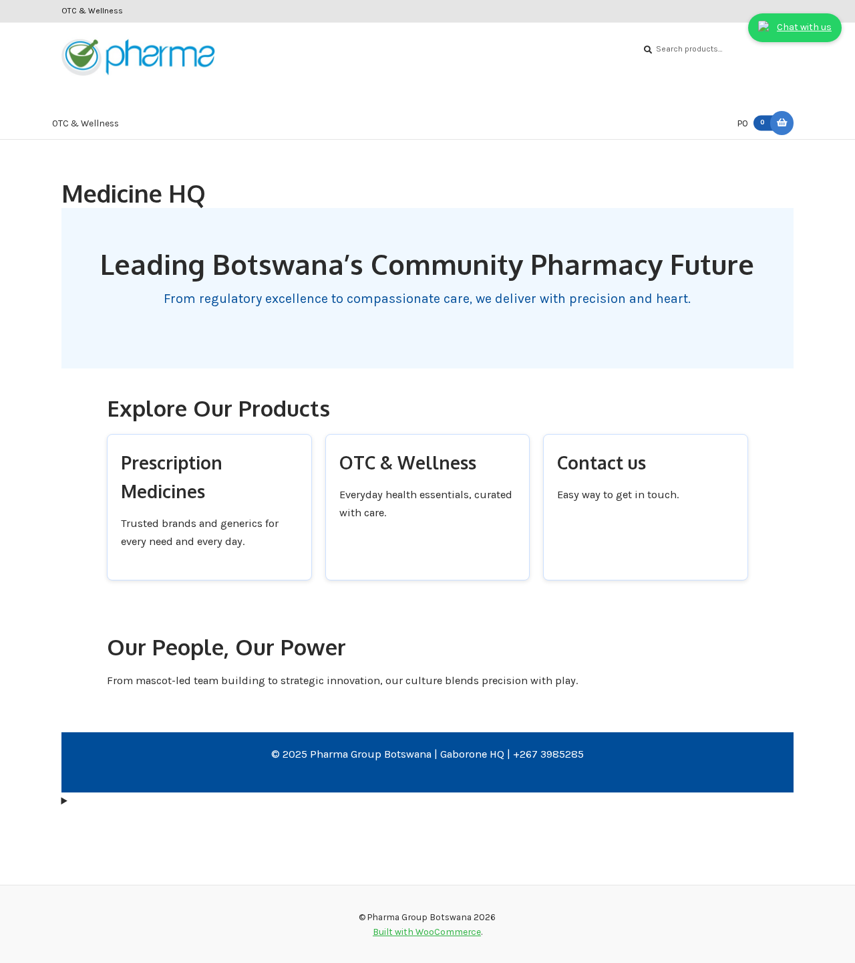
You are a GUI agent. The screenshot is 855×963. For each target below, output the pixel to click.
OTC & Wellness (92, 10)
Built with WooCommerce (427, 931)
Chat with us (804, 27)
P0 (751, 123)
